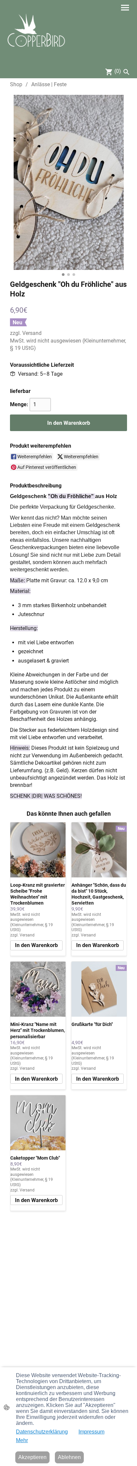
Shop (16, 84)
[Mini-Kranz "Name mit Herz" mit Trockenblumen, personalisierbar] (38, 989)
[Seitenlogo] (37, 32)
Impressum (91, 1431)
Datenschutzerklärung (42, 1431)
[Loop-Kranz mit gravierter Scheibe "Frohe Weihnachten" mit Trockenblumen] (38, 849)
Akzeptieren (32, 1457)
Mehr (22, 1440)
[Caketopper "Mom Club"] (38, 1122)
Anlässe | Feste (49, 84)
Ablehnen (69, 1457)
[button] (126, 72)
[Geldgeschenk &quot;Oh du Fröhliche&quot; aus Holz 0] (69, 182)
